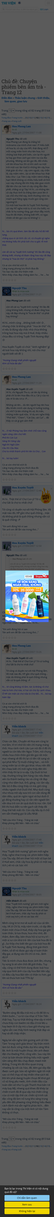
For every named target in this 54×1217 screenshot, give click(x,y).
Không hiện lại (27, 1211)
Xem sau (27, 1204)
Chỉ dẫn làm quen (27, 1198)
